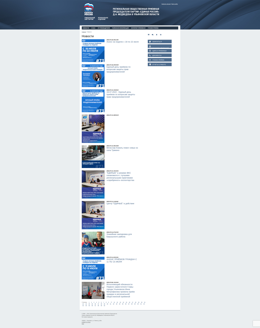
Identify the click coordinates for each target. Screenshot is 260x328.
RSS (83, 323)
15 (126, 302)
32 (113, 303)
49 (101, 305)
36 (125, 303)
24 (89, 303)
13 (120, 302)
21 (144, 302)
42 (144, 303)
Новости (86, 28)
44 (86, 305)
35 (122, 303)
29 (104, 303)
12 (117, 302)
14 (123, 302)
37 (128, 303)
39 (134, 303)
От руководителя (104, 28)
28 (101, 303)
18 (135, 302)
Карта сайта (175, 4)
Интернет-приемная (138, 28)
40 (138, 303)
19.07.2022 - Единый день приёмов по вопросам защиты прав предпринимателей (121, 94)
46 (92, 305)
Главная (84, 32)
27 (98, 303)
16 (129, 302)
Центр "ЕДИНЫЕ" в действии (120, 203)
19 (138, 302)
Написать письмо (166, 4)
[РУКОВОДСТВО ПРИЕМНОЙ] (159, 46)
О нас (93, 28)
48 (98, 305)
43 (83, 305)
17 (132, 302)
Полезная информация (120, 28)
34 (119, 303)
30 (107, 303)
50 (104, 305)
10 (111, 302)
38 (131, 303)
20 (141, 302)
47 (95, 305)
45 (89, 305)
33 (116, 303)
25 (92, 303)
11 (114, 302)
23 (86, 303)
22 (83, 303)
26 (95, 303)
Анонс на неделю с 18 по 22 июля (123, 42)
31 (110, 303)
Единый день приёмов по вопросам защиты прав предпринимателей (119, 69)
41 (141, 303)
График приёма (153, 28)
